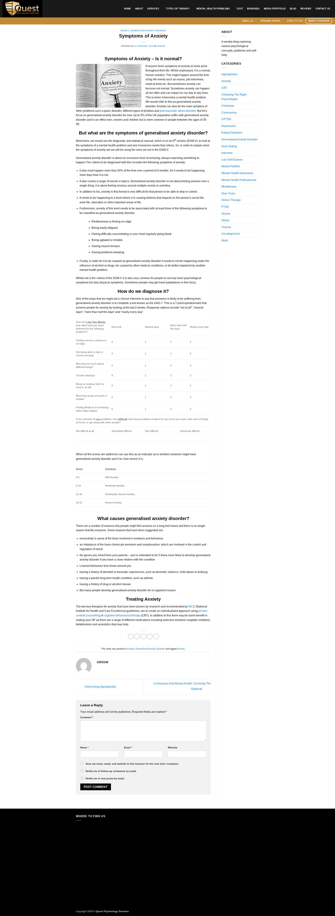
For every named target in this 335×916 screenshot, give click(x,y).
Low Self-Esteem (232, 159)
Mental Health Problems (213, 8)
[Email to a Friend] (143, 636)
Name (84, 747)
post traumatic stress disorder (178, 110)
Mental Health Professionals (238, 179)
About (139, 8)
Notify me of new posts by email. (105, 778)
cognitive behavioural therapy (122, 615)
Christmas (227, 105)
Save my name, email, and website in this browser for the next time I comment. (132, 763)
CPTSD (226, 119)
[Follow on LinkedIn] (234, 21)
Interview (227, 152)
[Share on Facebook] (131, 636)
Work (224, 240)
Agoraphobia (229, 74)
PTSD (225, 206)
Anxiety (124, 31)
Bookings (253, 8)
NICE (191, 606)
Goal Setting (229, 146)
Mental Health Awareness (237, 173)
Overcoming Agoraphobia (100, 686)
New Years (228, 193)
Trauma (226, 227)
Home (127, 8)
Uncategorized (230, 233)
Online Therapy (231, 200)
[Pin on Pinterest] (150, 636)
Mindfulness (228, 186)
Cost (240, 8)
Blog (293, 8)
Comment (86, 717)
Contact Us (322, 8)
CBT (224, 87)
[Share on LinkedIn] (156, 636)
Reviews (305, 8)
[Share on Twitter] (137, 636)
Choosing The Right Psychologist (233, 97)
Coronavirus (229, 112)
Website (172, 747)
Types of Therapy (178, 8)
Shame (225, 213)
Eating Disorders (231, 132)
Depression (228, 125)
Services (153, 8)
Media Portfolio (275, 8)
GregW (161, 46)
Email (128, 747)
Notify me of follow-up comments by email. (111, 771)
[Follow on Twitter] (229, 21)
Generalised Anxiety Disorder (148, 31)
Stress (225, 220)
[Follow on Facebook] (225, 21)
